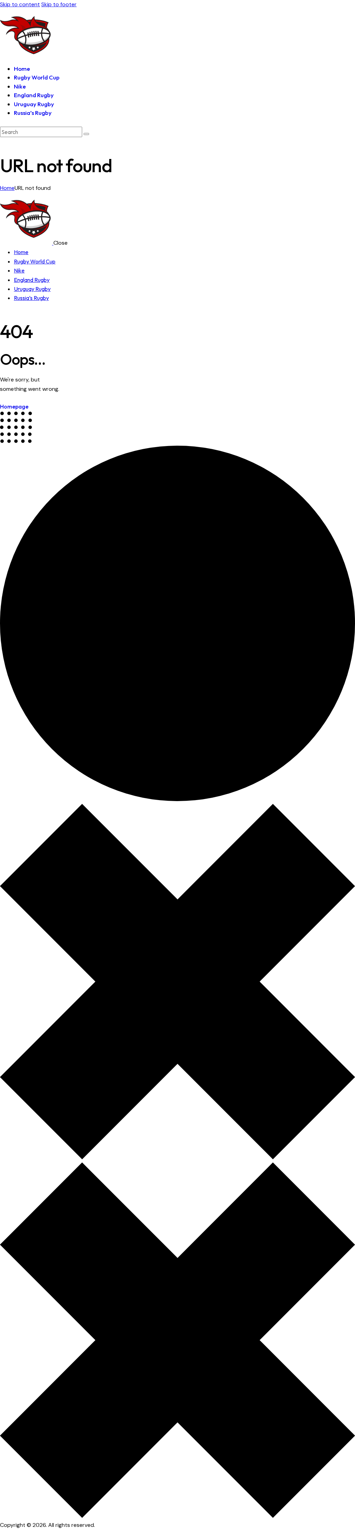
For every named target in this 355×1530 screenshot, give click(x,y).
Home (7, 188)
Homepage (14, 406)
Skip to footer (59, 4)
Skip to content (20, 4)
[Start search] (86, 134)
